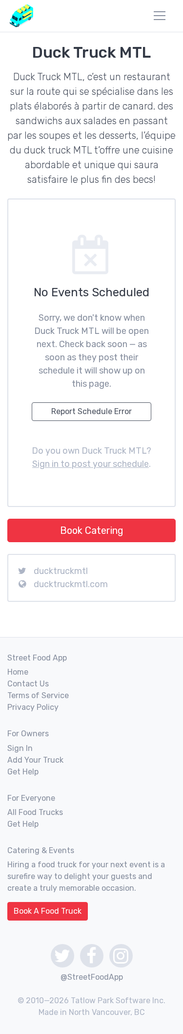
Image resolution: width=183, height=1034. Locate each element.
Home (17, 672)
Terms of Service (38, 695)
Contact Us (28, 683)
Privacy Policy (33, 707)
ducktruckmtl (61, 571)
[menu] (159, 15)
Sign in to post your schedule (90, 464)
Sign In (20, 748)
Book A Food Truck (47, 911)
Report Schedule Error (91, 411)
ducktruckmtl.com (71, 584)
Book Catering (91, 530)
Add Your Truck (35, 760)
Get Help (23, 771)
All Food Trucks (35, 812)
